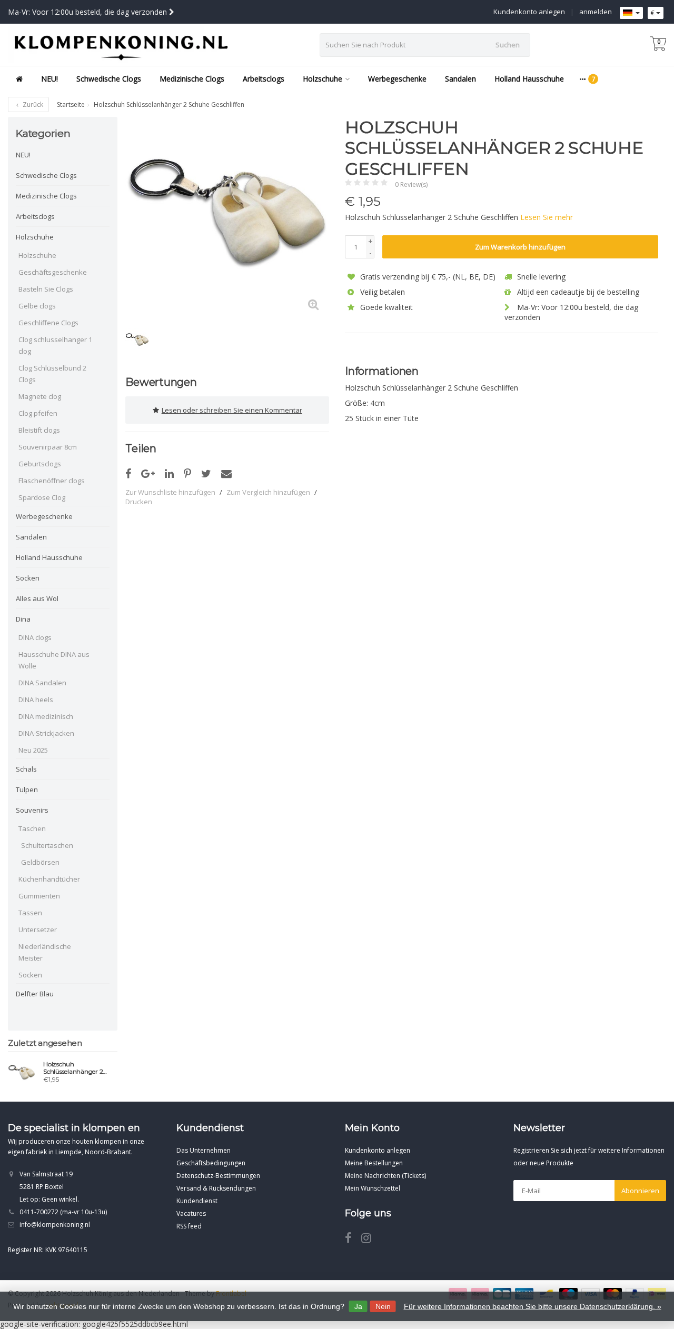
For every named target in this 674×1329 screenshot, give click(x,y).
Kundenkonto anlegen (529, 11)
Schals (26, 769)
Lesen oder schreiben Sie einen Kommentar (232, 410)
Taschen (32, 828)
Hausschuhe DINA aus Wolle (54, 660)
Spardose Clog (41, 497)
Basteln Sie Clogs (45, 289)
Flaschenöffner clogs (51, 480)
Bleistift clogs (39, 430)
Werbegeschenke (397, 79)
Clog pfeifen (37, 413)
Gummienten (39, 896)
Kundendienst (196, 1200)
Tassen (30, 912)
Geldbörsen (40, 862)
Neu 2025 (33, 750)
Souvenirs (32, 810)
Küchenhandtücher (49, 879)
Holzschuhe (322, 79)
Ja (358, 1306)
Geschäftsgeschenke (52, 272)
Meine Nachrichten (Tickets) (385, 1175)
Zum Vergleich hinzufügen (268, 492)
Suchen (507, 44)
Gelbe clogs (37, 306)
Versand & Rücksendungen (216, 1188)
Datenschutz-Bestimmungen (218, 1175)
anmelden (595, 11)
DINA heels (35, 699)
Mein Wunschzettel (372, 1188)
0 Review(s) (411, 184)
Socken (27, 578)
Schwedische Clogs (108, 79)
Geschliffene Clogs (48, 322)
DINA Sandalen (42, 682)
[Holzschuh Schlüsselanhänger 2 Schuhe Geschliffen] (21, 1073)
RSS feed (189, 1226)
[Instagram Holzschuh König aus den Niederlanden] (370, 1239)
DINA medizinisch (45, 716)
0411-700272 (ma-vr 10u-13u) (63, 1211)
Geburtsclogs (39, 463)
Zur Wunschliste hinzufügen (170, 492)
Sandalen (460, 79)
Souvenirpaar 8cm (47, 447)
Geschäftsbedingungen (210, 1162)
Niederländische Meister (44, 952)
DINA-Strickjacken (46, 733)
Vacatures (191, 1213)
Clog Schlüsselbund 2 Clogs (52, 373)
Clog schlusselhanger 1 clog (55, 345)
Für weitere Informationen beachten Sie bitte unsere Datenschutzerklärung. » (532, 1306)
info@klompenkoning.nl (54, 1224)
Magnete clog (39, 396)
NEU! (49, 79)
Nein (383, 1306)
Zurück (32, 104)
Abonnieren (640, 1190)
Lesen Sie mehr (546, 217)
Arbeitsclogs (263, 79)
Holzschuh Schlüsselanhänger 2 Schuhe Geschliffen (73, 1068)
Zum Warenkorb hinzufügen (520, 247)
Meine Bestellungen (374, 1162)
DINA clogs (35, 637)
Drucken (138, 501)
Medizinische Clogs (192, 79)
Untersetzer (37, 929)
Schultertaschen (47, 845)
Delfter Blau (35, 993)
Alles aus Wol (37, 598)
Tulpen (27, 789)
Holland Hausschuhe (529, 79)
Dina (23, 619)
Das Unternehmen (203, 1150)
